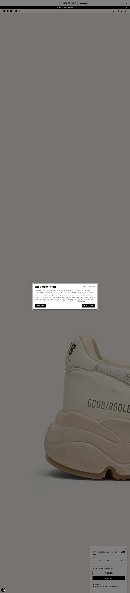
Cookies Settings (40, 305)
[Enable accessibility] (3, 590)
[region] (65, 296)
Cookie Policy (81, 301)
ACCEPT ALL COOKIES (88, 305)
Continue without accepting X (89, 286)
